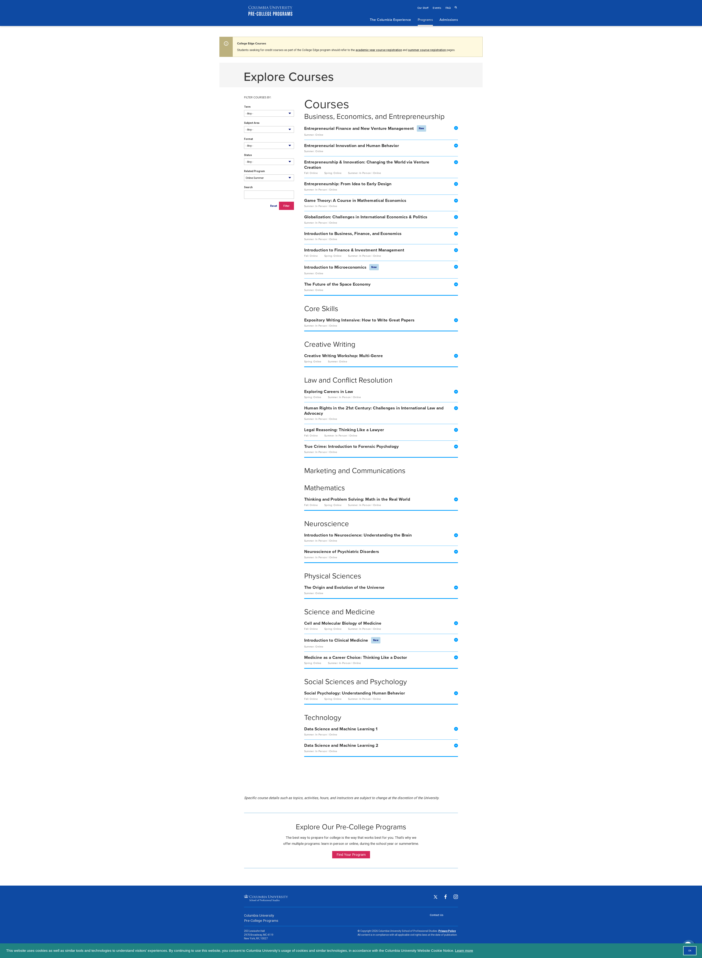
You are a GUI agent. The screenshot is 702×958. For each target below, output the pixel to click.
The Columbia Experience (390, 19)
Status (248, 155)
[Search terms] (455, 4)
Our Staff (423, 8)
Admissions (448, 19)
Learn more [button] (464, 951)
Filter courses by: (257, 97)
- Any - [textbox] (249, 113)
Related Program (254, 171)
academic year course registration (379, 50)
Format (248, 139)
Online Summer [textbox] (255, 177)
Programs (425, 19)
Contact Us (436, 915)
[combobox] (269, 113)
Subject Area (251, 122)
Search (248, 187)
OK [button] (689, 950)
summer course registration (427, 50)
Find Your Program (351, 854)
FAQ (448, 8)
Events (437, 8)
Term (247, 106)
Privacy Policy (447, 930)
